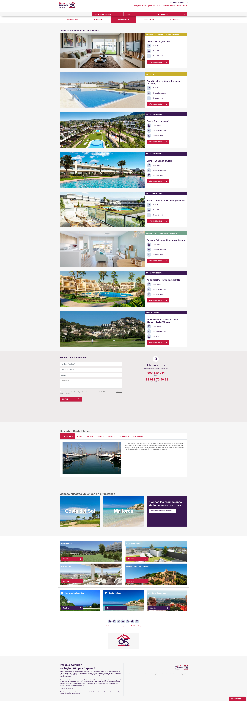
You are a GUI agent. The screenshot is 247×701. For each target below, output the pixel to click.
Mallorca (98, 20)
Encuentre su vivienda (102, 14)
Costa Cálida (149, 20)
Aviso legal (140, 674)
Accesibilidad (132, 674)
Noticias (133, 626)
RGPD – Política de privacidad (153, 674)
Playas (79, 436)
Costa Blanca (123, 20)
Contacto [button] (237, 699)
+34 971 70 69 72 (181, 6)
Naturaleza (124, 436)
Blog (139, 626)
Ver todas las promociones (161, 511)
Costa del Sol (72, 20)
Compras (111, 436)
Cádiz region (174, 20)
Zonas (128, 14)
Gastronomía (138, 436)
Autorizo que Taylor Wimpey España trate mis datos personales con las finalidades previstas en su (91, 392)
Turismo (89, 436)
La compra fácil (124, 626)
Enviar (65, 399)
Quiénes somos (111, 626)
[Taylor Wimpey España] (75, 6)
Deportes (100, 436)
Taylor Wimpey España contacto (170, 674)
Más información (155, 62)
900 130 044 (157, 6)
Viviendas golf (163, 14)
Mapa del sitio (184, 674)
